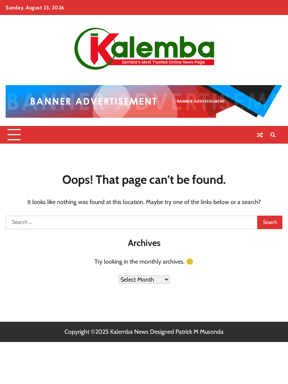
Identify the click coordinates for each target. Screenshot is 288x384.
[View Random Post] (260, 135)
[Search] (273, 135)
